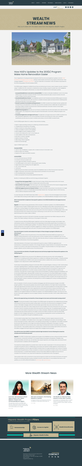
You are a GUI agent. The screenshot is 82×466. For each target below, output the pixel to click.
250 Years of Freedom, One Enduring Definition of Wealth (41, 397)
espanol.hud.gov (46, 360)
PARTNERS (44, 2)
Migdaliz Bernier (41, 194)
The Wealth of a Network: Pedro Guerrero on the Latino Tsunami (62, 397)
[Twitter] (2, 234)
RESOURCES (71, 2)
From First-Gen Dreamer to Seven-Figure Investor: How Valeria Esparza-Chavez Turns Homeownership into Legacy (18, 399)
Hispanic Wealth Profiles (41, 435)
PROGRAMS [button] (50, 2)
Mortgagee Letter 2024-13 (28, 81)
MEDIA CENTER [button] (58, 2)
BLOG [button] (65, 2)
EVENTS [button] (37, 2)
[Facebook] (2, 231)
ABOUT (33, 2)
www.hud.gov (39, 360)
